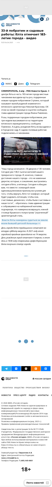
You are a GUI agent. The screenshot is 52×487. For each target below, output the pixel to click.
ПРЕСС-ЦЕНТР (19, 395)
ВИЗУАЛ (45, 387)
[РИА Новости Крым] (10, 25)
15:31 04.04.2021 (7, 42)
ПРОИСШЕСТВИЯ (33, 387)
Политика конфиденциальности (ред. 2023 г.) (21, 421)
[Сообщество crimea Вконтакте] (16, 368)
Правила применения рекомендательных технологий (25, 424)
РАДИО (32, 395)
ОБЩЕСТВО (19, 387)
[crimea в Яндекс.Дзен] (26, 368)
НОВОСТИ (6, 395)
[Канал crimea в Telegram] (6, 368)
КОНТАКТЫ (43, 395)
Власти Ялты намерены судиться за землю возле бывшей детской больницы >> (24, 222)
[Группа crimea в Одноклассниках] (36, 368)
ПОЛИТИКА (8, 387)
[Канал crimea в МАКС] (45, 368)
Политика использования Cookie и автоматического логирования (24, 417)
